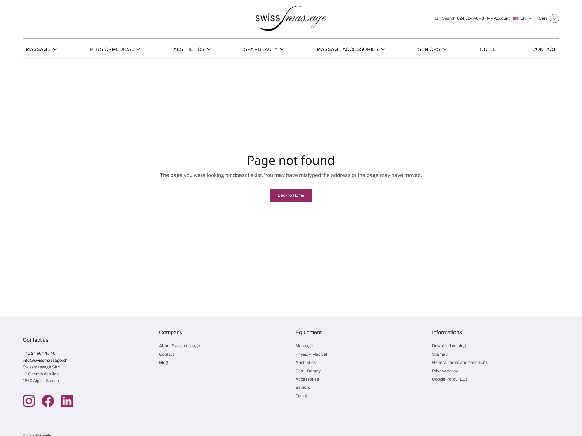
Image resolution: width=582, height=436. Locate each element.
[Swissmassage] (291, 18)
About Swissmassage (179, 346)
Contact (544, 49)
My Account (498, 18)
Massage (38, 49)
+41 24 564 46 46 (39, 353)
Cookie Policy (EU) (449, 379)
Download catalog (449, 346)
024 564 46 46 (470, 18)
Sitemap (440, 354)
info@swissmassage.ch (45, 360)
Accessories (307, 379)
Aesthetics (189, 49)
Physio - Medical (112, 49)
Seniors (429, 49)
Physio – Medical (311, 354)
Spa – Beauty (261, 49)
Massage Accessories (348, 49)
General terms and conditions (460, 362)
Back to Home (291, 195)
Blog (163, 362)
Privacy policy (445, 371)
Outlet (490, 49)
